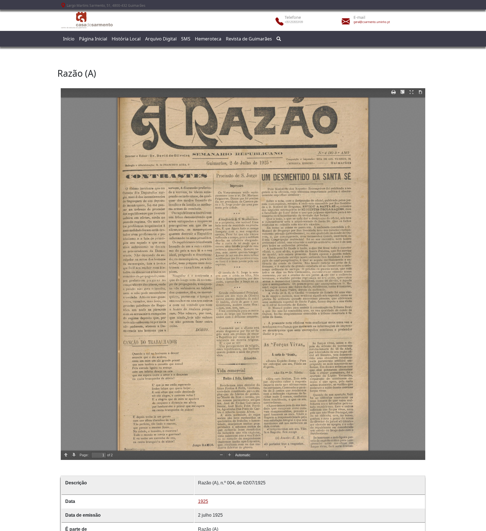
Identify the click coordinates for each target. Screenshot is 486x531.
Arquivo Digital (161, 39)
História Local (126, 39)
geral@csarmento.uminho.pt (372, 22)
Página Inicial (93, 39)
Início (69, 39)
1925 (203, 501)
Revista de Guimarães (249, 39)
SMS (185, 39)
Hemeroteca (208, 39)
